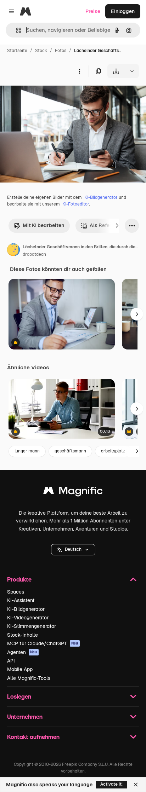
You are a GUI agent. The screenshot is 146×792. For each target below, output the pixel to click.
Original (45, 94)
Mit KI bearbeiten (43, 225)
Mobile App (20, 669)
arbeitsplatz (113, 451)
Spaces (15, 592)
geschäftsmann (70, 451)
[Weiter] (117, 226)
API (11, 661)
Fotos (60, 50)
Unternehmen (25, 716)
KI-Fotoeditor (75, 204)
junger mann (27, 451)
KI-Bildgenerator (101, 197)
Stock (41, 50)
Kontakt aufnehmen (33, 736)
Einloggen (123, 11)
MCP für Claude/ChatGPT (42, 643)
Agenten (22, 652)
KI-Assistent (20, 600)
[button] (73, 549)
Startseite (17, 50)
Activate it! (111, 784)
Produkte (19, 579)
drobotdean (34, 254)
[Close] (135, 784)
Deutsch (73, 549)
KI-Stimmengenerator (31, 626)
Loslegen (19, 696)
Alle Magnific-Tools (28, 678)
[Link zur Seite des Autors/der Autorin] (13, 250)
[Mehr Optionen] (79, 71)
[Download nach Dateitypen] (132, 71)
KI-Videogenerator (28, 617)
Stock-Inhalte (22, 635)
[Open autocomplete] (16, 30)
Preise (92, 11)
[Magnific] (73, 492)
